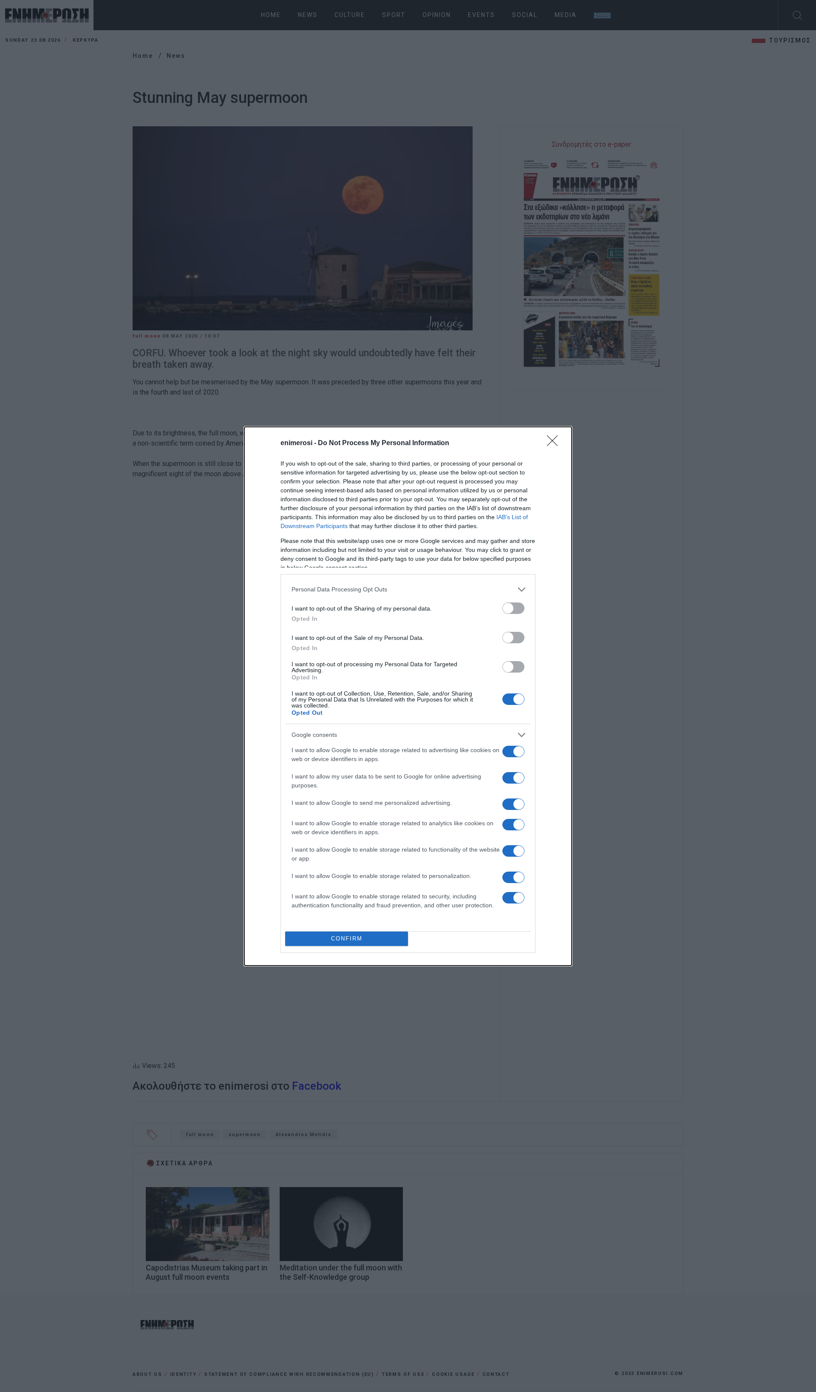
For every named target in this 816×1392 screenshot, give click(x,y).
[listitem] (408, 589)
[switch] (513, 608)
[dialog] (408, 696)
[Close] (555, 443)
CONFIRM (347, 938)
